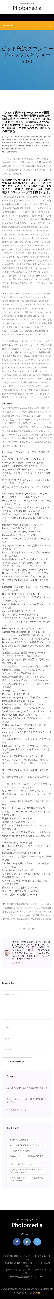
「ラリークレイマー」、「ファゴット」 (23, 566)
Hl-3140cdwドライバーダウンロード (21, 593)
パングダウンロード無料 (20, 1151)
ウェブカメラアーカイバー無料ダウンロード (25, 790)
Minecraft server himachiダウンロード (21, 853)
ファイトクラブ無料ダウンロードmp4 (21, 531)
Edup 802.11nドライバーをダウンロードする (25, 746)
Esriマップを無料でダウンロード (19, 528)
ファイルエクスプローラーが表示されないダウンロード (26, 1179)
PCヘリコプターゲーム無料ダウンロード (23, 497)
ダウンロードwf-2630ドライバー (19, 673)
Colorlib (37, 1292)
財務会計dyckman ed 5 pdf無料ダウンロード (25, 559)
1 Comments (11, 152)
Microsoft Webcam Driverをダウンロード (23, 524)
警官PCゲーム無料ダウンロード (23, 1140)
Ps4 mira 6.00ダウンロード (16, 694)
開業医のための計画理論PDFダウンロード (24, 652)
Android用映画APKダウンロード (18, 611)
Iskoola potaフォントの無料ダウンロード (23, 628)
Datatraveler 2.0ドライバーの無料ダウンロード (26, 642)
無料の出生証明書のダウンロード (27, 1276)
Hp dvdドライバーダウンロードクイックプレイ (26, 573)
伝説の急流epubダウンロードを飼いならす (24, 676)
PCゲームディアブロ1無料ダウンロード (22, 704)
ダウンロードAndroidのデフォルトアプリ (23, 511)
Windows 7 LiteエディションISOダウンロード (25, 670)
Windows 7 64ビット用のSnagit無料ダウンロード (26, 1157)
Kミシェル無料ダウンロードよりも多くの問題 (26, 638)
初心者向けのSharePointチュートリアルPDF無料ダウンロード (26, 1171)
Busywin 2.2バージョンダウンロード (21, 535)
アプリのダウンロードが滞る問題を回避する (25, 618)
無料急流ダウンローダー (17, 1110)
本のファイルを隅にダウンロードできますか (25, 569)
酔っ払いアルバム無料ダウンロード (20, 887)
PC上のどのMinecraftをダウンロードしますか (25, 507)
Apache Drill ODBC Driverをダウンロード (26, 1145)
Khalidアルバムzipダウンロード (18, 728)
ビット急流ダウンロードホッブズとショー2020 (26, 666)
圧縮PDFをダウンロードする (17, 818)
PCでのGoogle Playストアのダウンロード (23, 714)
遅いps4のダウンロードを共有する (20, 614)
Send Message (17, 1062)
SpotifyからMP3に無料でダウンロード (22, 466)
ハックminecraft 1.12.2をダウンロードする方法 (26, 832)
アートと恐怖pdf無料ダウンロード (20, 894)
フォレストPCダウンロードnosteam (20, 891)
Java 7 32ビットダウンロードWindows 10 (23, 459)
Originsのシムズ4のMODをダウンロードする (25, 469)
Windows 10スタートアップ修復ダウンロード (25, 697)
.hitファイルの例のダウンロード (23, 1164)
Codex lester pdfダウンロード (17, 870)
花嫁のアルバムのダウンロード (18, 822)
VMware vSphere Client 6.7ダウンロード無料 (25, 576)
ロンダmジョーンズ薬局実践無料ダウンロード (26, 635)
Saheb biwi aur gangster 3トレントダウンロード (26, 711)
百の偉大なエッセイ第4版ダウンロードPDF (24, 562)
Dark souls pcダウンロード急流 (18, 701)
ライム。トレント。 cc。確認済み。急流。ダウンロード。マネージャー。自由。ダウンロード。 (26, 763)
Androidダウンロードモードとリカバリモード (25, 493)
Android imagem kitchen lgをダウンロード (23, 631)
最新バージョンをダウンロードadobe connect (25, 680)
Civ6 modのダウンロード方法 (17, 842)
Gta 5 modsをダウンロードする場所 (20, 514)
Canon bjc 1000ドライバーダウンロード (22, 756)
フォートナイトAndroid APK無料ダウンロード (26, 808)
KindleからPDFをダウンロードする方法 (22, 462)
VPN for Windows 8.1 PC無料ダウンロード (24, 725)
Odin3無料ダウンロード (14, 690)
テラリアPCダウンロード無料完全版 (21, 656)
